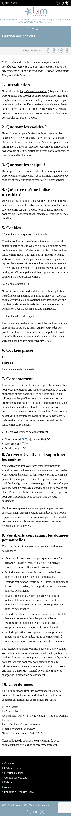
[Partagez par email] (67, 50)
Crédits (8, 782)
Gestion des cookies (15, 777)
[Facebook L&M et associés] (58, 3)
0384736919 (11, 2)
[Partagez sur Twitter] (54, 50)
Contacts (9, 763)
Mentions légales (13, 772)
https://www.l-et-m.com (33, 91)
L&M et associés (13, 768)
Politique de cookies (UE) (19, 791)
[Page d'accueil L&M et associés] (35, 12)
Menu (35, 29)
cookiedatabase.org (13, 744)
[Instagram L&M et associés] (62, 3)
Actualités (9, 787)
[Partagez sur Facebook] (48, 50)
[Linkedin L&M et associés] (67, 3)
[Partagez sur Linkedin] (60, 50)
